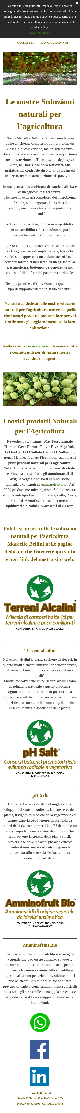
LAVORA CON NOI (54, 42)
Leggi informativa (40, 32)
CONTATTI (25, 42)
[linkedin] (39, 1076)
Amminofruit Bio (54, 484)
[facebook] (39, 1049)
